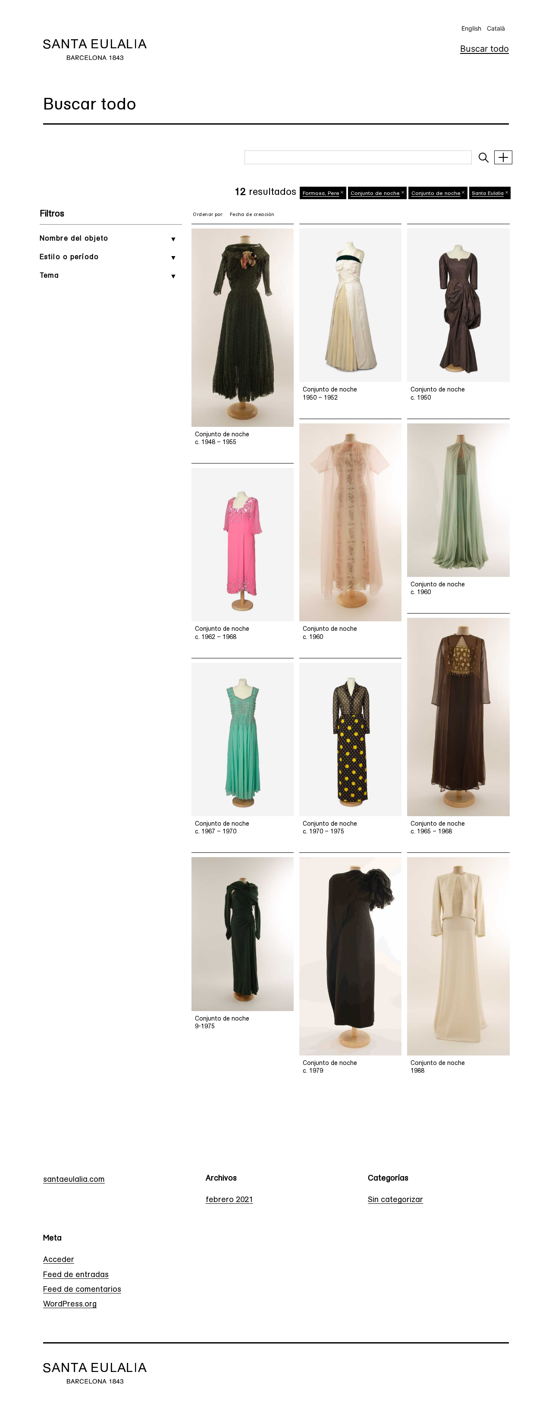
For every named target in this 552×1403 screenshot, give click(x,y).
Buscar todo (484, 49)
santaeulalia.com (74, 1180)
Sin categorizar (395, 1200)
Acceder (58, 1260)
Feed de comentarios (82, 1290)
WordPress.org (70, 1305)
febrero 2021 (229, 1200)
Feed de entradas (76, 1275)
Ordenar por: (208, 215)
